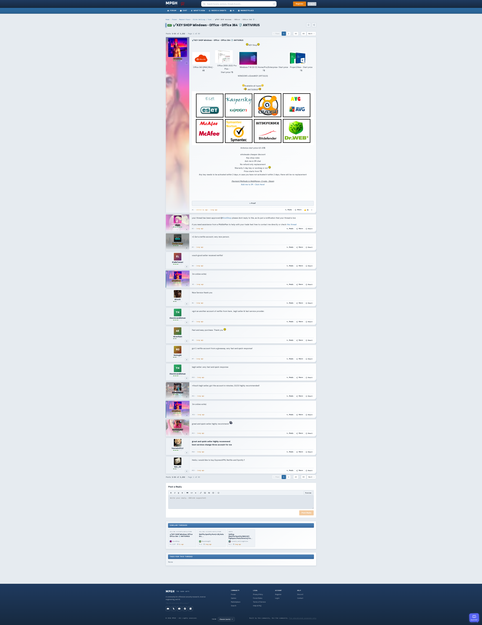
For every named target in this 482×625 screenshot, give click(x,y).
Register (299, 4)
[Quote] (187, 493)
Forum (174, 19)
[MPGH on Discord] (168, 608)
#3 (193, 247)
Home (167, 19)
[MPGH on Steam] (185, 608)
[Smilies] (218, 493)
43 (296, 34)
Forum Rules (257, 598)
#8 (193, 340)
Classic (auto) (225, 619)
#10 (193, 377)
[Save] (308, 25)
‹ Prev (277, 34)
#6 (193, 303)
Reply (290, 210)
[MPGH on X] (173, 608)
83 (304, 34)
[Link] (201, 493)
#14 (193, 452)
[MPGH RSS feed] (190, 608)
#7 (193, 322)
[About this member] (186, 63)
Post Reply (306, 513)
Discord (300, 594)
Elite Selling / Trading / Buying (202, 19)
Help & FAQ (257, 606)
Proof (253, 203)
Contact (300, 598)
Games (233, 598)
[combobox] (239, 4)
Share (299, 210)
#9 (193, 359)
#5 (193, 284)
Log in (312, 4)
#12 (193, 415)
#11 (193, 396)
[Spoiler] (209, 493)
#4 (193, 266)
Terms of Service (259, 602)
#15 (193, 470)
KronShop (226, 218)
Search (233, 606)
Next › (311, 34)
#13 (193, 433)
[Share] (314, 25)
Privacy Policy (258, 594)
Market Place (184, 19)
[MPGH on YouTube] (179, 608)
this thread (291, 224)
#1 (193, 210)
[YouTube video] (213, 493)
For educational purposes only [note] (302, 618)
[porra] (182, 4)
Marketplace (235, 602)
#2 (193, 229)
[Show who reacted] (312, 210)
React (310, 229)
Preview (308, 493)
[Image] (205, 493)
